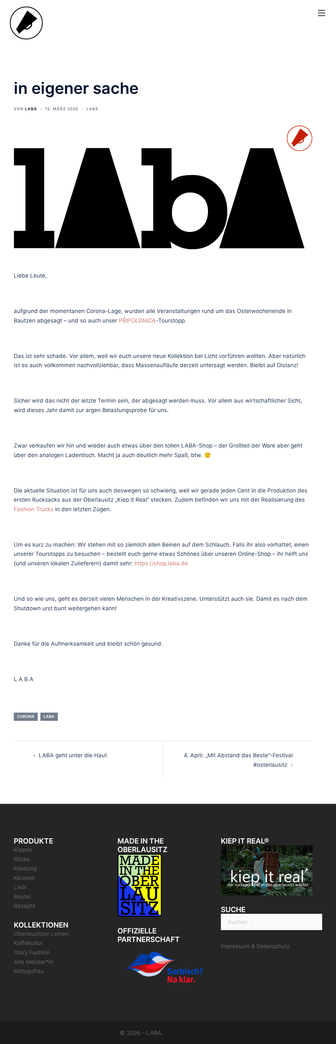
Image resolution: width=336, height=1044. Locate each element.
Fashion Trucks (33, 509)
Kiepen (23, 849)
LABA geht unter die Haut (73, 755)
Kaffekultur (28, 943)
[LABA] (26, 22)
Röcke (22, 859)
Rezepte (24, 906)
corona (25, 716)
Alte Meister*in (33, 962)
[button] (322, 9)
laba (49, 716)
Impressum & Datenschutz (255, 946)
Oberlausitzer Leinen (41, 933)
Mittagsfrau (29, 971)
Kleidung (25, 868)
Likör (20, 887)
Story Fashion (32, 952)
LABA (31, 108)
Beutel (22, 896)
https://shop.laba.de (161, 563)
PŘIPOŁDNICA (137, 320)
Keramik (24, 878)
